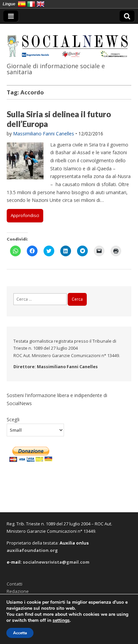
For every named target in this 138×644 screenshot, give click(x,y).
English (41, 4)
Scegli (13, 419)
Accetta (20, 633)
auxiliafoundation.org (32, 550)
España (22, 4)
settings (61, 620)
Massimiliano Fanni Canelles (43, 133)
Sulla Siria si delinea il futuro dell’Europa (59, 119)
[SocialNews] (69, 41)
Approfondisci (25, 215)
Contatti (14, 584)
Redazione (18, 591)
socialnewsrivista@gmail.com (56, 562)
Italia (31, 4)
